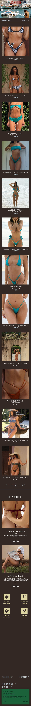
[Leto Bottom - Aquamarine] (15, 309)
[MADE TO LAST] (15, 559)
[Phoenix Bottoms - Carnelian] (15, 384)
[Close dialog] (27, 691)
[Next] (26, 485)
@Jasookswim (23, 676)
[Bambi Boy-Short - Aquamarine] (15, 116)
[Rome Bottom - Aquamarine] (15, 155)
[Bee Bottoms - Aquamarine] (15, 232)
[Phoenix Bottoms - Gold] (15, 346)
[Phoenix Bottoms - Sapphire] (15, 423)
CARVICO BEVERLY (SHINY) (15, 532)
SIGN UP (25, 701)
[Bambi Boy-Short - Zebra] (15, 78)
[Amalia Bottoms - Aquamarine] (15, 193)
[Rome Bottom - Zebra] (15, 41)
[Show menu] (3, 3)
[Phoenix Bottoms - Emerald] (15, 460)
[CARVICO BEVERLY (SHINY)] (15, 514)
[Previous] (5, 485)
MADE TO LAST (15, 576)
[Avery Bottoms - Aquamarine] (15, 269)
